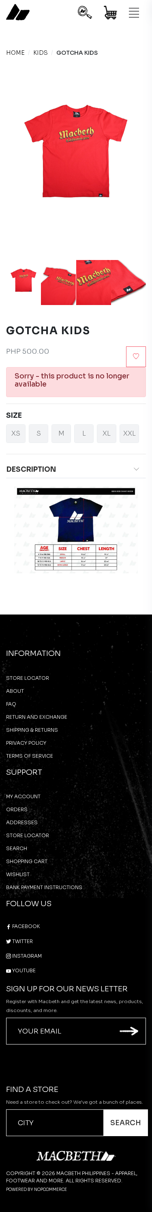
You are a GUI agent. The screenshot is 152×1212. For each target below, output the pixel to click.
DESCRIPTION (31, 469)
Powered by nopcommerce (36, 1189)
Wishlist (18, 874)
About (15, 691)
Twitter (22, 941)
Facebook (25, 926)
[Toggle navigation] (134, 13)
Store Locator (27, 678)
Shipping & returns (32, 730)
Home (15, 52)
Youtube (23, 970)
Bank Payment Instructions (44, 887)
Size (14, 415)
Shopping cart (26, 861)
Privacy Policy (26, 743)
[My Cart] (111, 14)
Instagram (26, 956)
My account (23, 796)
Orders (17, 809)
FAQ (11, 704)
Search (16, 848)
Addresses (22, 822)
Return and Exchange (36, 717)
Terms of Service (29, 756)
